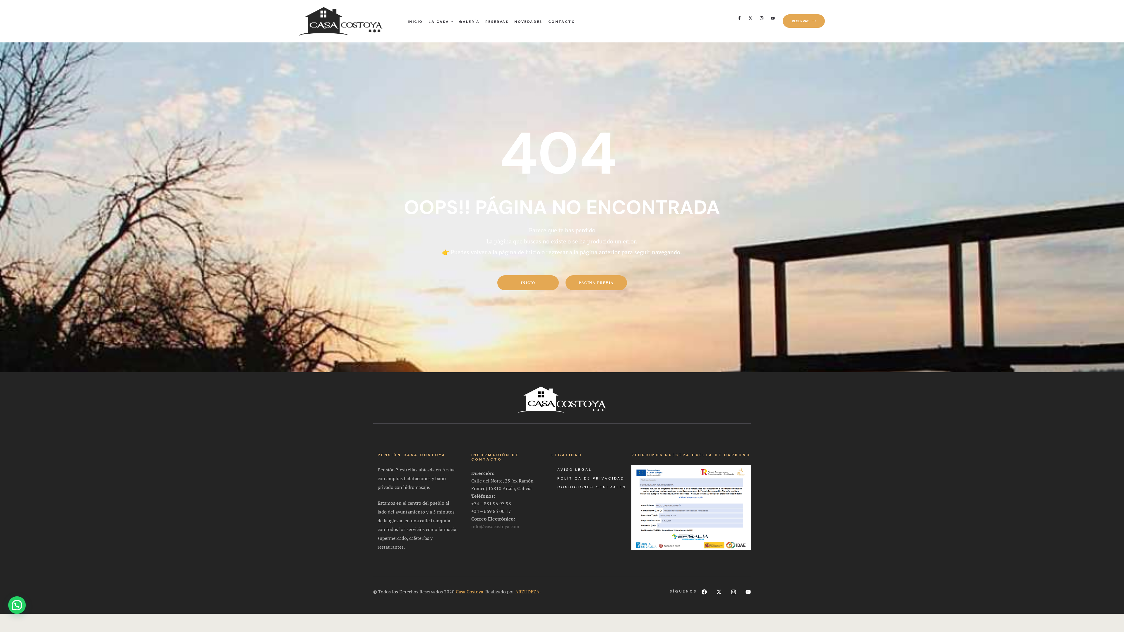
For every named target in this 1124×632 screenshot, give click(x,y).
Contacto (561, 21)
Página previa (596, 283)
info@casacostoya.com (495, 526)
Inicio (415, 21)
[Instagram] (762, 18)
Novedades (528, 21)
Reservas (496, 21)
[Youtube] (773, 18)
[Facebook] (704, 592)
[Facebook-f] (739, 18)
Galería (469, 21)
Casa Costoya (469, 591)
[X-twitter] (750, 18)
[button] (804, 21)
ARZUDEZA (527, 591)
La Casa (439, 21)
